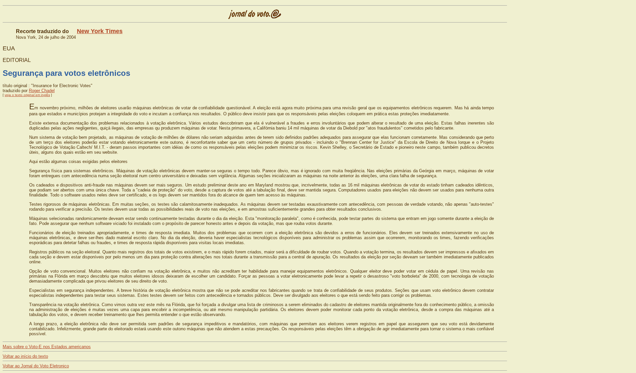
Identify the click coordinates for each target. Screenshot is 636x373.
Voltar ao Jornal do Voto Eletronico (36, 365)
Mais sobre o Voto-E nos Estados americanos (47, 346)
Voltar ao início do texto (25, 356)
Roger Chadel (42, 90)
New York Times (100, 31)
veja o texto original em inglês (27, 95)
